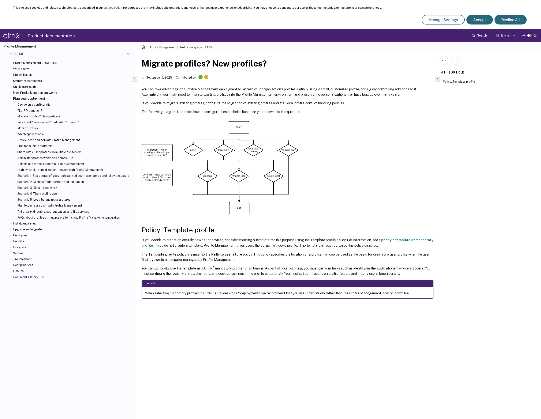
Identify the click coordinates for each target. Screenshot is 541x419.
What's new (21, 69)
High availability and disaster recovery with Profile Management (60, 169)
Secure (18, 253)
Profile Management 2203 (196, 47)
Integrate (19, 247)
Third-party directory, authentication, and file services (53, 211)
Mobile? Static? (27, 128)
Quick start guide (25, 86)
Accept (479, 20)
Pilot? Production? (29, 110)
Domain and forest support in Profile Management (50, 164)
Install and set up (25, 223)
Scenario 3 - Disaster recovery (37, 187)
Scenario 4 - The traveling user (37, 193)
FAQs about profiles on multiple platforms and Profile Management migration (68, 217)
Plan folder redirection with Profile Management (49, 205)
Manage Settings (443, 20)
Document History (25, 277)
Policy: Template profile (459, 81)
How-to (18, 271)
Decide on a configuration (34, 104)
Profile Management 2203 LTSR (35, 63)
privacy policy (113, 7)
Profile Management (162, 47)
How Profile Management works (35, 92)
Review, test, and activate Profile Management (48, 140)
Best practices (23, 265)
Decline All (510, 20)
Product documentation (51, 35)
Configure (20, 235)
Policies (18, 241)
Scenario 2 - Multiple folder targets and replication (50, 182)
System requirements (27, 81)
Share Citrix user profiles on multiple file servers (49, 152)
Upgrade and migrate (27, 229)
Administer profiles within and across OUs (45, 158)
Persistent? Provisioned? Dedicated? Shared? (48, 122)
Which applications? (31, 134)
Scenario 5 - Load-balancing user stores (43, 199)
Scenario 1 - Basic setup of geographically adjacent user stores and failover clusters (73, 175)
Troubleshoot (22, 259)
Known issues (22, 74)
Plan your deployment (29, 98)
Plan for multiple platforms (34, 146)
